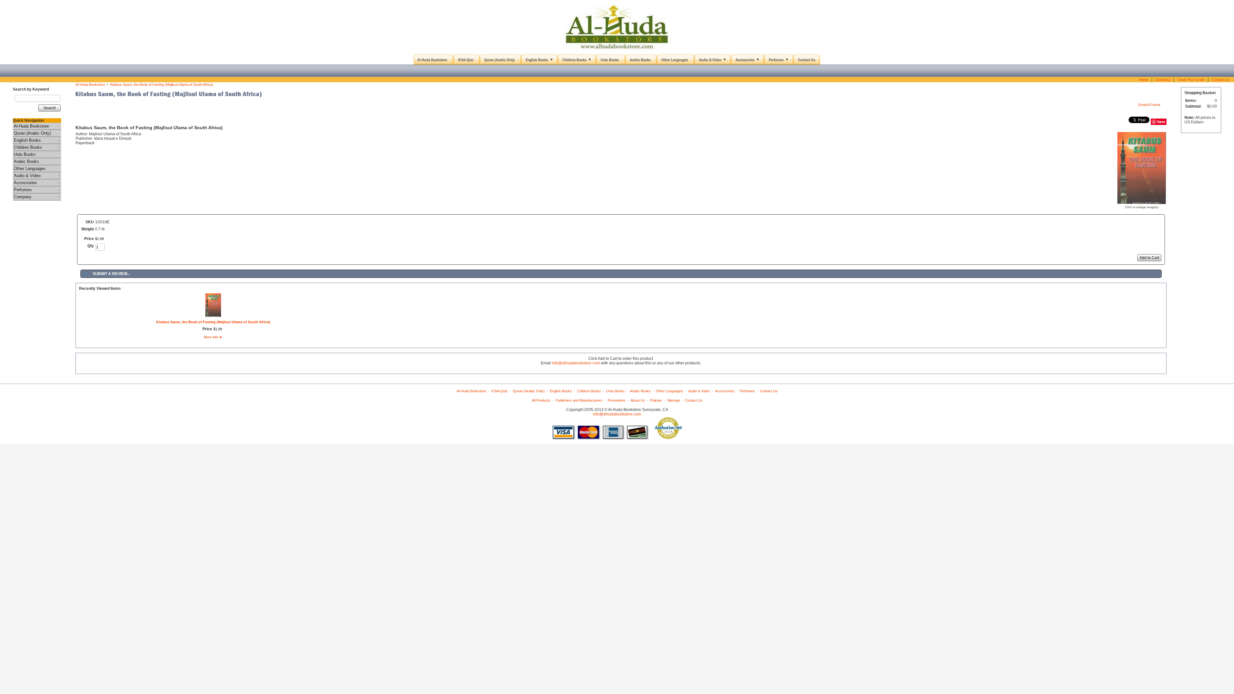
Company (22, 196)
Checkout (1162, 80)
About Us (637, 400)
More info (213, 337)
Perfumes (23, 189)
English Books (27, 140)
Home (1144, 80)
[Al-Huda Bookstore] (617, 27)
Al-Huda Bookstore (31, 126)
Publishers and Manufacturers (579, 400)
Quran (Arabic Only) (32, 133)
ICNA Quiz (499, 391)
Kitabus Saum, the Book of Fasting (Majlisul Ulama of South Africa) (161, 84)
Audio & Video (27, 175)
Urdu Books (25, 154)
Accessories (25, 182)
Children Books (28, 147)
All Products (541, 400)
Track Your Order (1191, 80)
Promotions (616, 400)
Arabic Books (26, 161)
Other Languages (30, 168)
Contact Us (1220, 80)
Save (1161, 121)
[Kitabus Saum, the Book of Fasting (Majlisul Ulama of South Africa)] (1141, 202)
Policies (656, 400)
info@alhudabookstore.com (576, 363)
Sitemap (673, 400)
